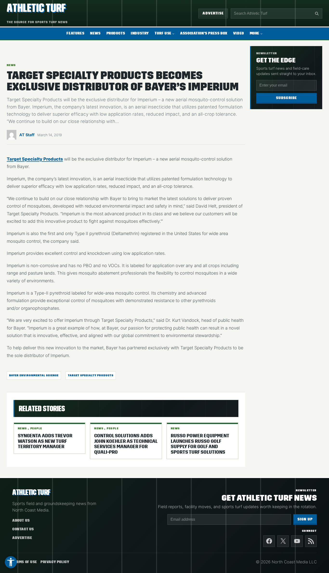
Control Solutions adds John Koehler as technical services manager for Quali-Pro (125, 443)
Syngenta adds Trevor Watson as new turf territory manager (45, 441)
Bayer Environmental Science (34, 375)
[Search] (316, 13)
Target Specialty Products (35, 159)
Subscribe (286, 98)
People (36, 428)
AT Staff (26, 134)
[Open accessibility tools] (11, 562)
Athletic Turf (36, 8)
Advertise (213, 13)
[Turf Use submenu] (173, 34)
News (11, 65)
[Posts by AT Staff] (11, 136)
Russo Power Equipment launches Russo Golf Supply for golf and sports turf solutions (200, 443)
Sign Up (305, 519)
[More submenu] (261, 34)
